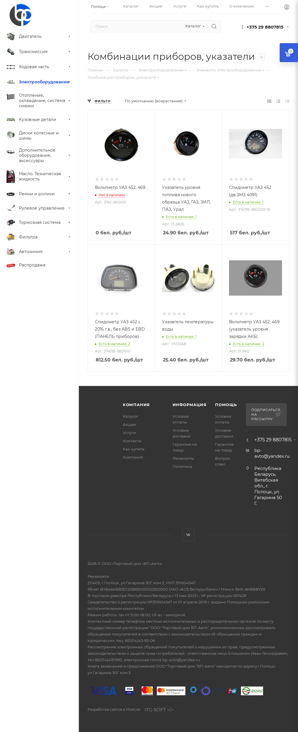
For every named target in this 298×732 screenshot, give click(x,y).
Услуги (129, 432)
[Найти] (214, 26)
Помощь (226, 404)
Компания (136, 404)
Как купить (133, 449)
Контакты (132, 440)
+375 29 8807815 (264, 27)
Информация (190, 404)
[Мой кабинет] (286, 7)
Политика (182, 466)
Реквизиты (183, 458)
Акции (129, 424)
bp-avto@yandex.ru (272, 453)
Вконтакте (188, 535)
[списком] (278, 101)
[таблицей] (287, 101)
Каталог (130, 416)
